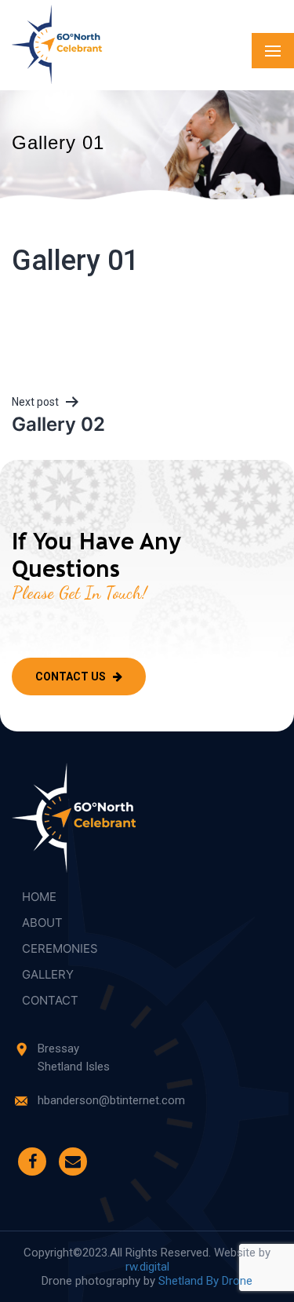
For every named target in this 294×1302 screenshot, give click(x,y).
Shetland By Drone (205, 1281)
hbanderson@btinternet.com (111, 1100)
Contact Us (71, 676)
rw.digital (147, 1267)
